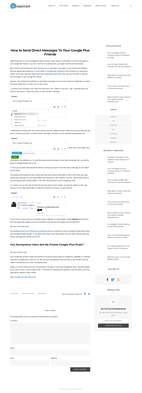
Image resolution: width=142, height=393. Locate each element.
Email (12, 358)
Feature (14, 294)
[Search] (131, 6)
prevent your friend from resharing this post (36, 231)
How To (52, 6)
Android (75, 6)
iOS (113, 121)
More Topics (100, 6)
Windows (87, 6)
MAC (113, 129)
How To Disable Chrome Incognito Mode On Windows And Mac (118, 55)
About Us (115, 6)
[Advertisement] (71, 27)
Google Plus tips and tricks (25, 277)
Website (54, 358)
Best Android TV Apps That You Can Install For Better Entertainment (119, 99)
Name (12, 348)
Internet (42, 294)
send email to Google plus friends (49, 71)
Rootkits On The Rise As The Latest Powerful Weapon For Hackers (118, 159)
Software (63, 6)
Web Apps (113, 142)
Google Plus (28, 294)
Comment (14, 321)
